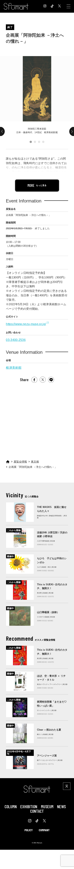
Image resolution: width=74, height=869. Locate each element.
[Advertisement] (36, 419)
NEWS (61, 806)
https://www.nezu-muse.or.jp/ (26, 324)
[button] (31, 142)
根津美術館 (13, 367)
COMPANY (44, 830)
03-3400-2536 (16, 339)
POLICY (28, 830)
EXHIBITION (28, 806)
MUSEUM (47, 806)
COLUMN (11, 806)
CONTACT (37, 811)
